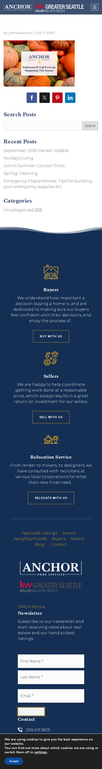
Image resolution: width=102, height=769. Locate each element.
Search (69, 533)
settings (40, 752)
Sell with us (51, 417)
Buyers (59, 539)
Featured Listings (39, 533)
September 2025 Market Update (36, 150)
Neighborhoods (30, 539)
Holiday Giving (18, 158)
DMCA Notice (31, 607)
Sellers (77, 539)
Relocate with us (51, 498)
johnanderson (20, 33)
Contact (59, 544)
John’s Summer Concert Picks (34, 166)
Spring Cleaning (21, 173)
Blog (40, 544)
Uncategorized (19, 210)
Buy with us (51, 336)
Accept (13, 761)
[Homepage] (44, 7)
